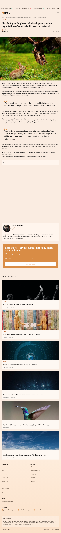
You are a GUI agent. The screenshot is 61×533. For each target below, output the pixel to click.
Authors (32, 477)
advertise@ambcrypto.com (42, 510)
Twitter (36, 111)
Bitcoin (4, 19)
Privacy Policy (46, 529)
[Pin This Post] (15, 162)
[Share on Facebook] (8, 162)
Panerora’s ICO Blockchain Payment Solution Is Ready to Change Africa (25, 156)
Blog (3, 470)
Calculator (4, 485)
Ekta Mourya (6, 307)
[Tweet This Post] (12, 162)
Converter (4, 474)
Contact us (33, 474)
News (3, 467)
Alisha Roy (5, 337)
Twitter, (55, 121)
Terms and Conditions (7, 501)
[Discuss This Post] (21, 162)
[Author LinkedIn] (17, 228)
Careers (32, 481)
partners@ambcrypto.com (10, 510)
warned (4, 85)
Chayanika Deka (5, 31)
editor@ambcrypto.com (26, 510)
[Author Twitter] (13, 228)
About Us (32, 467)
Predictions (5, 481)
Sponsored (4, 492)
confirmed (41, 91)
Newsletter (5, 477)
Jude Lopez (6, 367)
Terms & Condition (55, 529)
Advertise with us (35, 470)
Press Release (5, 488)
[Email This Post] (18, 162)
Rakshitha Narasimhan (7, 457)
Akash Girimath (6, 397)
